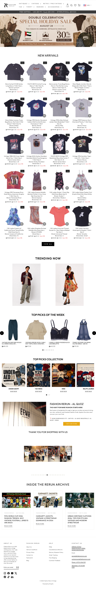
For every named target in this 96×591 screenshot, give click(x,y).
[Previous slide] (2, 333)
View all (48, 244)
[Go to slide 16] (57, 474)
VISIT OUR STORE (71, 424)
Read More (8, 526)
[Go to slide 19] (62, 474)
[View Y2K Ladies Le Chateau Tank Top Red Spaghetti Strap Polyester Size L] (69, 279)
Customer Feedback (54, 560)
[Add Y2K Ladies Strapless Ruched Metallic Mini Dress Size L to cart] (44, 224)
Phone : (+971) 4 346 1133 (79, 562)
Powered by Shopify (48, 584)
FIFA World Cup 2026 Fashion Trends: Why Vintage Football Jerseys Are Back (16, 519)
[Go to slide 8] (43, 474)
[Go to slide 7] (42, 474)
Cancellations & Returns (55, 549)
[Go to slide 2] (33, 474)
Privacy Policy (30, 552)
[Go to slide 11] (48, 474)
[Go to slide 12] (50, 474)
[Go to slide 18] (60, 474)
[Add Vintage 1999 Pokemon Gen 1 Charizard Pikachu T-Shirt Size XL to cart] (89, 115)
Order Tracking (53, 555)
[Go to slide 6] (40, 474)
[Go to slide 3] (35, 474)
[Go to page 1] (46, 394)
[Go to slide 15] (55, 474)
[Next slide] (94, 333)
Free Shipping (53, 558)
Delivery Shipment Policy (56, 552)
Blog (27, 560)
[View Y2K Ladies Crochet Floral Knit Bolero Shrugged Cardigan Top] (67, 276)
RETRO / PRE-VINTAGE (52, 3)
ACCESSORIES (54, 7)
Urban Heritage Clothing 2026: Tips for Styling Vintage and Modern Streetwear (79, 519)
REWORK (40, 7)
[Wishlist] (75, 5)
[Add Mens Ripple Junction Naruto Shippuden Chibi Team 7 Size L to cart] (89, 79)
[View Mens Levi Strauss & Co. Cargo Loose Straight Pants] (27, 287)
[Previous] (2, 378)
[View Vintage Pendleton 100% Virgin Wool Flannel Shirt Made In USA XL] (24, 276)
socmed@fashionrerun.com (79, 556)
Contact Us (29, 555)
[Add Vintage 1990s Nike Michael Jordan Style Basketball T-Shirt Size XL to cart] (67, 115)
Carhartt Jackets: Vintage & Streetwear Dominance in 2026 (46, 518)
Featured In (29, 558)
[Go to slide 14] (53, 474)
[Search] (71, 5)
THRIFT (29, 7)
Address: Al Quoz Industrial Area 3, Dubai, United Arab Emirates (78, 548)
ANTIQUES (23, 3)
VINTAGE (35, 3)
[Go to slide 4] (37, 474)
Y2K (21, 7)
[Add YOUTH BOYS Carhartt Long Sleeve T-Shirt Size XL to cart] (44, 79)
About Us (29, 547)
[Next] (94, 378)
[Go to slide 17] (58, 474)
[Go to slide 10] (47, 474)
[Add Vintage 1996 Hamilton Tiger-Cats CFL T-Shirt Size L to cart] (89, 151)
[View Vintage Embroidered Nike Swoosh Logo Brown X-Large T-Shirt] (27, 275)
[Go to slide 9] (45, 474)
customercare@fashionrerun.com (81, 559)
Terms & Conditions (31, 549)
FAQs (50, 547)
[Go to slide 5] (38, 474)
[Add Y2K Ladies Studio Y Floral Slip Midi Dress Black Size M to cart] (67, 188)
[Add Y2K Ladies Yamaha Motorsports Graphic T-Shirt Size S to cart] (89, 224)
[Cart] (79, 5)
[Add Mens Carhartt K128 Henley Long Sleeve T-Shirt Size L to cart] (21, 79)
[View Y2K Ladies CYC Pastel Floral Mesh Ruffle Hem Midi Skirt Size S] (69, 285)
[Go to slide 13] (52, 474)
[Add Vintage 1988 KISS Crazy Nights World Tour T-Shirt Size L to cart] (21, 151)
